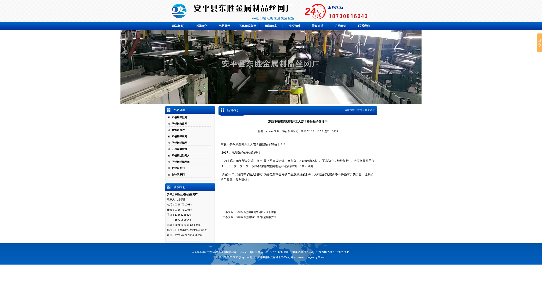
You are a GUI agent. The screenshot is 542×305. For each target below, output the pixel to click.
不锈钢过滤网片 (181, 155)
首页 (359, 110)
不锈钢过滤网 (179, 142)
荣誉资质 (318, 26)
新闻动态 (271, 26)
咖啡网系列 (178, 174)
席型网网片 (178, 130)
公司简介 (201, 26)
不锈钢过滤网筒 (181, 161)
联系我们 (364, 26)
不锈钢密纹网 (179, 123)
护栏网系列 (178, 168)
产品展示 (224, 26)
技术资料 (294, 26)
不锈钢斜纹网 (179, 149)
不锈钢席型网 (248, 26)
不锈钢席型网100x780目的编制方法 (256, 217)
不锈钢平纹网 (179, 136)
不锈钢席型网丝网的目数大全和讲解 (256, 212)
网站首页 (178, 26)
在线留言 (341, 26)
